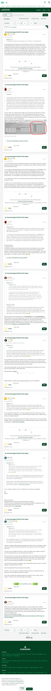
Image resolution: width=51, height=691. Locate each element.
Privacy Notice (12, 681)
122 (8, 149)
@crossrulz (8, 94)
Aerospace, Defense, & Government (18, 654)
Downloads (4, 672)
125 (8, 331)
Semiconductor (10, 655)
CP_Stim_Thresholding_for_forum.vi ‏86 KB (17, 257)
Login (44, 10)
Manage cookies (22, 688)
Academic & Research (6, 654)
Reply (44, 75)
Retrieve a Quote (26, 660)
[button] (5, 75)
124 (8, 266)
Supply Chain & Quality (34, 667)
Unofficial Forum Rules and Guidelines (25, 68)
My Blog (15, 371)
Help (48, 10)
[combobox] (27, 15)
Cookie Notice (20, 681)
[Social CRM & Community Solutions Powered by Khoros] (29, 637)
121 (8, 78)
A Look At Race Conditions (18, 421)
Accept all (29, 688)
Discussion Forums (16, 6)
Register (39, 10)
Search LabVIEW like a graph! (25, 583)
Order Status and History (16, 660)
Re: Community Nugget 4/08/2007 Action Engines (16, 32)
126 (8, 387)
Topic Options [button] (7, 19)
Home (3, 6)
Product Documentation (11, 672)
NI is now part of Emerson (7, 667)
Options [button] (44, 34)
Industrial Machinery (40, 654)
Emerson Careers (19, 667)
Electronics (28, 654)
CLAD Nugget (17, 506)
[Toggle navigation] (8, 2)
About (14, 667)
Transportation (16, 655)
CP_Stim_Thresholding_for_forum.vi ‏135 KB (17, 140)
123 (8, 210)
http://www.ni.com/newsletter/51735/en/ (21, 324)
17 (31, 23)
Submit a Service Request (39, 672)
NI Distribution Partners (6, 660)
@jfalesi (8, 39)
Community (7, 6)
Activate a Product (29, 672)
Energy (33, 654)
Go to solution (13, 27)
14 (24, 23)
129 (8, 591)
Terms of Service (33, 660)
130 (8, 624)
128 (8, 512)
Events (41, 667)
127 (8, 446)
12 (18, 23)
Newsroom (26, 667)
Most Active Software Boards (29, 6)
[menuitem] (45, 3)
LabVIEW (39, 6)
